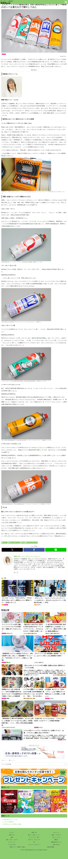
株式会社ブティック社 (10, 819)
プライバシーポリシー (34, 844)
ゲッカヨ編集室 (8, 821)
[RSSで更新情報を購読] (17, 572)
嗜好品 (56, 839)
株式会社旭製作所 (42, 221)
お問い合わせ (56, 844)
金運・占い (12, 835)
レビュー (5, 542)
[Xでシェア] (12, 550)
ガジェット (56, 832)
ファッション (11, 842)
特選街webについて (56, 842)
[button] (65, 764)
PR (34, 842)
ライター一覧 (11, 844)
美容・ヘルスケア (56, 835)
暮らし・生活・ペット (15, 542)
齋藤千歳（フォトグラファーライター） (27, 556)
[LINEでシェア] (55, 550)
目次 (32, 70)
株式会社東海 (5, 329)
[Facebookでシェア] (34, 550)
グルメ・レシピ (56, 837)
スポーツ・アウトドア (32, 542)
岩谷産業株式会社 (41, 447)
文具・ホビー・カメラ (12, 839)
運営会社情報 (50, 847)
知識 (23, 542)
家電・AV (34, 832)
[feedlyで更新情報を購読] (15, 572)
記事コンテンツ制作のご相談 (12, 824)
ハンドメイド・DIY (34, 837)
